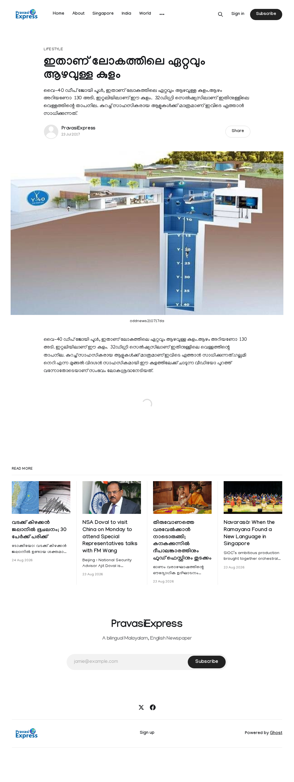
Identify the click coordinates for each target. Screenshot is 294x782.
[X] (141, 707)
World (145, 14)
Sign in (237, 14)
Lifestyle (53, 49)
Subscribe (266, 14)
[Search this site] (220, 14)
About (78, 14)
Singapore (103, 14)
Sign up (147, 733)
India (126, 14)
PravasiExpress (78, 128)
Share (238, 131)
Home (58, 14)
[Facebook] (153, 707)
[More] (162, 14)
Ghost (276, 733)
